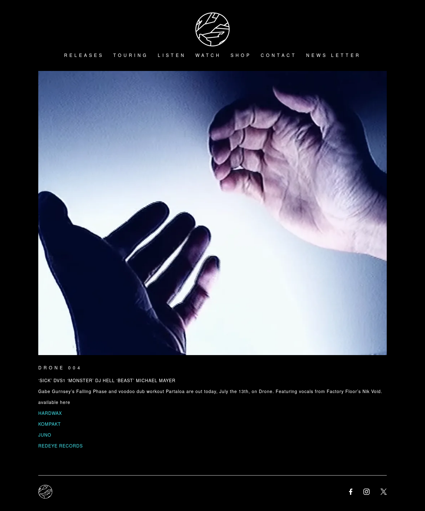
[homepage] (45, 492)
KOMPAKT (49, 424)
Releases (84, 55)
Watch (208, 55)
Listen (172, 55)
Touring (130, 55)
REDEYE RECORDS (60, 446)
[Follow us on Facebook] (351, 492)
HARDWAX (50, 413)
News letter (333, 55)
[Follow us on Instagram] (366, 492)
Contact (279, 55)
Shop (241, 55)
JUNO (44, 435)
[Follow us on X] (384, 492)
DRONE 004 (60, 367)
